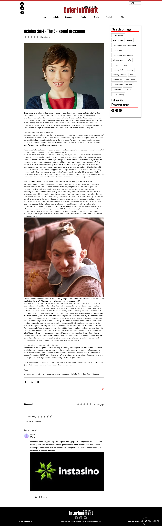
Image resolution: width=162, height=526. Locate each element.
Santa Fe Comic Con (78, 374)
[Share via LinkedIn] (38, 381)
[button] (67, 17)
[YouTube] (85, 517)
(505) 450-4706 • (81, 521)
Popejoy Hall (118, 70)
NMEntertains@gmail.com (94, 521)
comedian (117, 89)
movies (115, 65)
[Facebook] (76, 517)
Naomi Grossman (93, 374)
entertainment (29, 374)
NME (129, 60)
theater (125, 65)
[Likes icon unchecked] (32, 497)
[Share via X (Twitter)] (31, 381)
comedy (130, 70)
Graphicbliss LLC (28, 521)
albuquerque (118, 60)
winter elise (117, 79)
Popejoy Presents (119, 74)
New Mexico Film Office (122, 84)
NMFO (127, 89)
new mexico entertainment (123, 55)
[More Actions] (102, 435)
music (132, 74)
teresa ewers (131, 79)
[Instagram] (80, 517)
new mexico (117, 50)
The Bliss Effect (139, 521)
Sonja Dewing (118, 94)
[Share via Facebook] (25, 381)
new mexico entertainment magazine (55, 374)
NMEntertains (118, 35)
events (38, 374)
